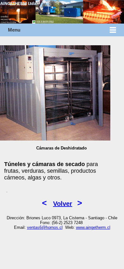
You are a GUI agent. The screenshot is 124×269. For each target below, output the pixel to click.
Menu (14, 30)
